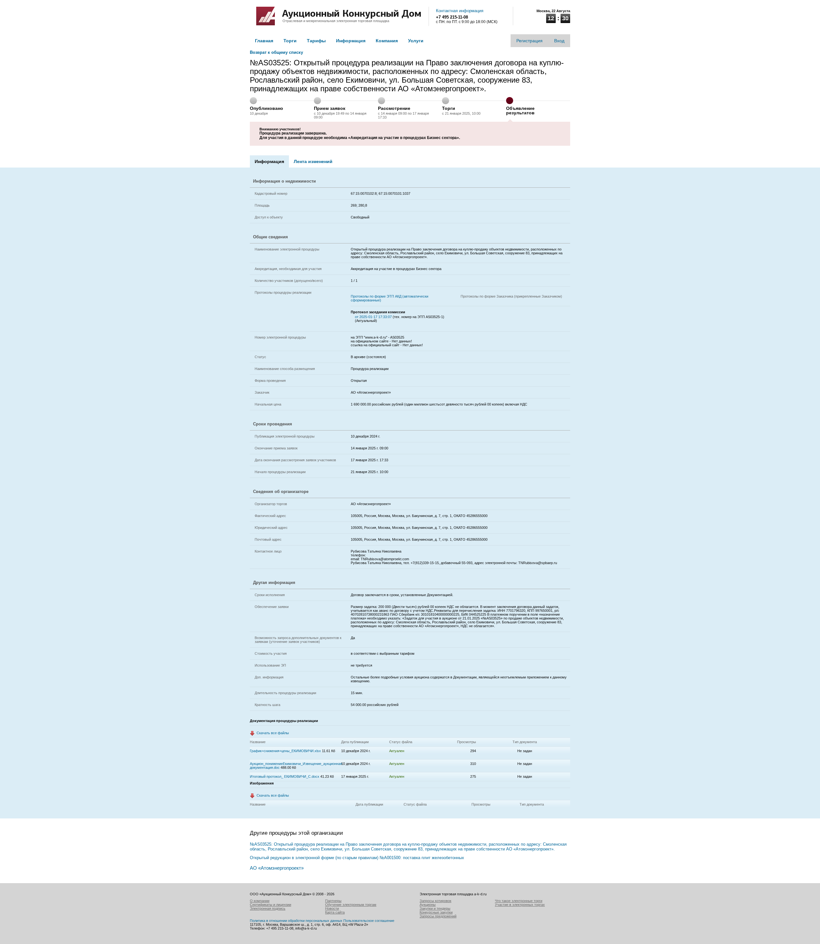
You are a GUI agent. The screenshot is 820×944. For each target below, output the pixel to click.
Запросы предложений (438, 916)
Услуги (415, 40)
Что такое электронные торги (518, 901)
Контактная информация (459, 10)
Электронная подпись (267, 908)
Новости (332, 908)
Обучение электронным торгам (350, 905)
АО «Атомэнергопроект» (277, 868)
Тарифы (316, 40)
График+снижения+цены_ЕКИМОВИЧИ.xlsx (285, 751)
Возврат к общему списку (276, 52)
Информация (350, 40)
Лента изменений (313, 161)
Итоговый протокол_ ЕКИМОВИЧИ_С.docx (284, 776)
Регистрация (529, 40)
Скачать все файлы (273, 733)
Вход (559, 40)
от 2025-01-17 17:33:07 (373, 317)
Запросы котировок (435, 901)
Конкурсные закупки (436, 912)
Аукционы (428, 905)
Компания (387, 40)
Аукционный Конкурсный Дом (265, 16)
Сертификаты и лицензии (270, 905)
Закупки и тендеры (435, 908)
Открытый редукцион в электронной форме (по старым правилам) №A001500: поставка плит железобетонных (357, 857)
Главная (264, 40)
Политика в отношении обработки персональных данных (296, 921)
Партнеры (333, 901)
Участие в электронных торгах (520, 905)
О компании (259, 901)
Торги (290, 40)
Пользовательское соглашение (368, 921)
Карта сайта (335, 912)
